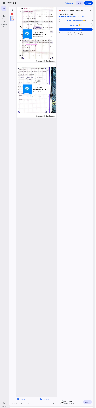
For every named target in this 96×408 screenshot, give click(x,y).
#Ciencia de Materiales (65, 16)
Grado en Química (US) (79, 16)
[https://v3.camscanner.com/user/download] (45, 61)
